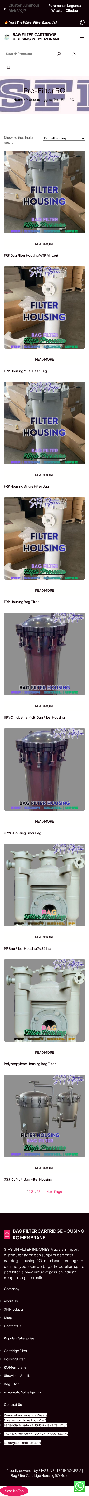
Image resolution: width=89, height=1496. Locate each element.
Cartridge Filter (15, 1350)
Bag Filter (11, 1384)
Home (18, 99)
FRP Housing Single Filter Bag (26, 486)
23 (39, 1191)
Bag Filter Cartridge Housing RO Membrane (36, 36)
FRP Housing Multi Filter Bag (25, 371)
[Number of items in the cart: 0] (8, 67)
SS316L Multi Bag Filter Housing (28, 1179)
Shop (8, 1317)
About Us (11, 1301)
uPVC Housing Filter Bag (22, 833)
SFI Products (13, 1309)
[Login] (74, 53)
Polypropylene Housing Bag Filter (30, 1064)
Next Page (54, 1191)
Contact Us (12, 1326)
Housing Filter (14, 1359)
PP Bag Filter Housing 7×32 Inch (28, 948)
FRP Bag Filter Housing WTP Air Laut (31, 255)
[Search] (59, 53)
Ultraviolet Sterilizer (19, 1375)
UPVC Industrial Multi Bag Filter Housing (34, 717)
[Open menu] (82, 37)
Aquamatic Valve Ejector (22, 1392)
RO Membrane (15, 1367)
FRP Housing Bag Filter (21, 602)
